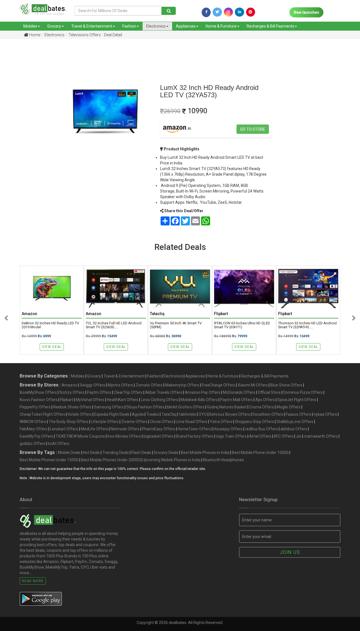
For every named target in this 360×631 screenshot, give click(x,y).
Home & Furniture (221, 26)
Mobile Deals (69, 452)
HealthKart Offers (122, 399)
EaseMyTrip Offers (36, 436)
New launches (306, 12)
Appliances (185, 26)
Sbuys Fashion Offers (145, 407)
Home (34, 35)
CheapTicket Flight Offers (42, 414)
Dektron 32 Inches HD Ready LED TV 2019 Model (50, 325)
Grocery (54, 26)
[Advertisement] (25, 132)
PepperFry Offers (35, 407)
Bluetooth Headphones (223, 460)
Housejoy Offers (227, 429)
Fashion (129, 26)
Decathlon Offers (268, 414)
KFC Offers (283, 436)
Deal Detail (113, 35)
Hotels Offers (80, 414)
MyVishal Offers (90, 399)
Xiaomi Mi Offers (253, 385)
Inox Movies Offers (124, 436)
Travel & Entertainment (91, 26)
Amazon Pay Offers (202, 392)
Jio (298, 436)
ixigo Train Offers (231, 436)
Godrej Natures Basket (227, 407)
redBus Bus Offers (261, 429)
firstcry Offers (71, 392)
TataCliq (168, 414)
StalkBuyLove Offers (294, 421)
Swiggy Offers (92, 385)
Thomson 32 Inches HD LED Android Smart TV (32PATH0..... (307, 325)
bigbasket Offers (158, 436)
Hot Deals (91, 452)
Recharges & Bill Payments (270, 26)
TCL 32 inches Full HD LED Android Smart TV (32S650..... (113, 325)
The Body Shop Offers (68, 421)
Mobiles (30, 26)
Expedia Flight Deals (111, 414)
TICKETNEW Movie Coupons (80, 436)
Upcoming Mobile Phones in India (171, 460)
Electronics (156, 26)
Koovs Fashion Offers (39, 399)
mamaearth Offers (321, 436)
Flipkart (66, 399)
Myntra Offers (120, 385)
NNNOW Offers (33, 421)
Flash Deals (141, 452)
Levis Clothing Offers (159, 399)
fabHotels (187, 414)
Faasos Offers (298, 414)
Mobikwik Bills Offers (199, 399)
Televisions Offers (84, 35)
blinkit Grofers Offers (185, 407)
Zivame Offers (134, 421)
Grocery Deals (166, 452)
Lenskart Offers (64, 429)
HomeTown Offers (194, 429)
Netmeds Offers (125, 429)
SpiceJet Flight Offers (296, 399)
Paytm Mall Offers (236, 399)
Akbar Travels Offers (163, 392)
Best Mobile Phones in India (205, 452)
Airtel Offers (260, 436)
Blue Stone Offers (286, 385)
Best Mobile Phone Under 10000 (260, 452)
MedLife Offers (94, 429)
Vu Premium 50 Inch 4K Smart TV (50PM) (176, 325)
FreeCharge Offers (218, 385)
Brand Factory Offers (194, 436)
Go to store (252, 129)
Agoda (138, 414)
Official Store (269, 392)
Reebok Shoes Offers (72, 407)
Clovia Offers (161, 421)
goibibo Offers (32, 443)
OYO (203, 414)
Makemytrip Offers (182, 385)
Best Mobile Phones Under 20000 (110, 460)
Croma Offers (261, 407)
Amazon (69, 385)
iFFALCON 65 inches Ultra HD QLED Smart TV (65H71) (242, 325)
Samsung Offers (109, 407)
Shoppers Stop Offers (254, 421)
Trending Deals (115, 452)
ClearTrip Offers (128, 392)
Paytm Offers (99, 392)
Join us (290, 552)
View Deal (52, 347)
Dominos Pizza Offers (303, 392)
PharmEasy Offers (158, 429)
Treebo (152, 414)
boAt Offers (58, 443)
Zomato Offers (149, 385)
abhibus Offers (293, 429)
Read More (33, 581)
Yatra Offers (221, 421)
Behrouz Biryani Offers (229, 414)
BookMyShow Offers (38, 392)
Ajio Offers (265, 399)
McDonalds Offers (239, 392)
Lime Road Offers (191, 421)
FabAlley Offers (34, 429)
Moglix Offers (288, 407)
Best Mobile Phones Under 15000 (49, 460)
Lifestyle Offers (105, 421)
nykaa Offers (325, 414)
